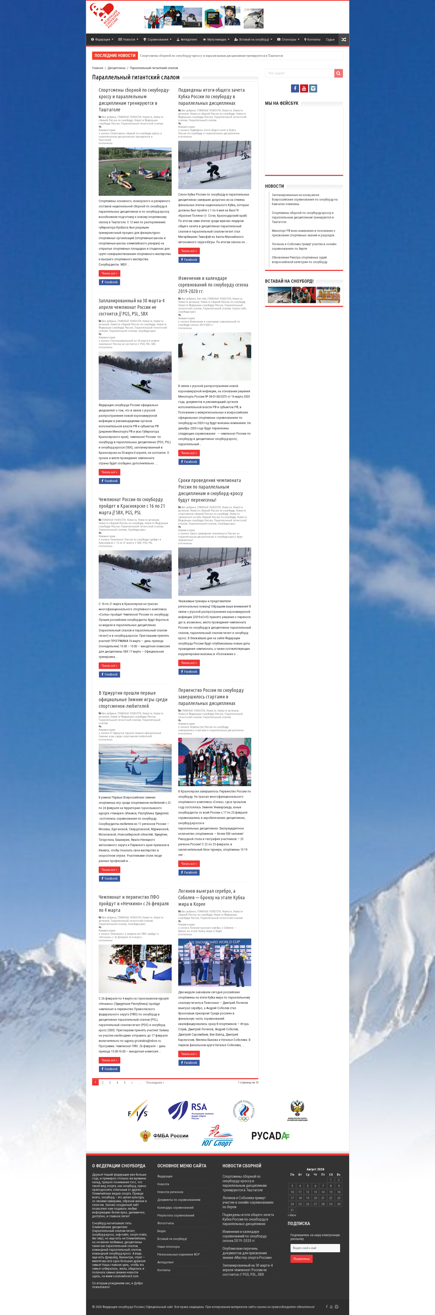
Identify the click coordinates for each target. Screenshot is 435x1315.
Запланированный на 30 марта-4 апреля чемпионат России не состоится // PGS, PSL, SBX (132, 307)
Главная (97, 68)
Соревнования (158, 39)
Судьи (330, 39)
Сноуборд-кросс (187, 311)
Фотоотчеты (165, 1223)
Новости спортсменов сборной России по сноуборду (212, 512)
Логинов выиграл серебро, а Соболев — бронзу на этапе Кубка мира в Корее (211, 897)
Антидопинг (189, 39)
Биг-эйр (201, 298)
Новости (129, 39)
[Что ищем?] (338, 73)
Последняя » (155, 1082)
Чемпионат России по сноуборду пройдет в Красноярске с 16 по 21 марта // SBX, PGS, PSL (132, 505)
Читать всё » (109, 273)
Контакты (313, 39)
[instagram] (313, 88)
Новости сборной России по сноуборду (131, 118)
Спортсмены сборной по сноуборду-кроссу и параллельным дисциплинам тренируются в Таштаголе (211, 55)
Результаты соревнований (175, 1215)
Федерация (102, 39)
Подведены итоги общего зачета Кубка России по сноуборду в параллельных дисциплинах (211, 96)
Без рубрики (109, 117)
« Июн (292, 1215)
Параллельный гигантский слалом (142, 123)
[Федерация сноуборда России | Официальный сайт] (105, 15)
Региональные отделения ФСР (178, 1254)
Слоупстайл (239, 308)
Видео (161, 1231)
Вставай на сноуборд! (254, 39)
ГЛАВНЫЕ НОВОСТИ (129, 117)
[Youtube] (304, 88)
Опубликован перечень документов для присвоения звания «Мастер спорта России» (247, 1253)
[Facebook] (295, 88)
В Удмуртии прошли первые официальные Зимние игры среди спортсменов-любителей (133, 699)
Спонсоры (289, 39)
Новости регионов (188, 302)
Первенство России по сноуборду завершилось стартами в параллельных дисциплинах (211, 696)
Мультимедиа (216, 39)
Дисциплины (116, 68)
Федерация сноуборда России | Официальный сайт (137, 1307)
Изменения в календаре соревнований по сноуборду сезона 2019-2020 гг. (213, 284)
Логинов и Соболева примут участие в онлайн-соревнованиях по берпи (248, 1202)
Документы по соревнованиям (178, 1200)
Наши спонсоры (168, 1246)
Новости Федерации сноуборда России (212, 115)
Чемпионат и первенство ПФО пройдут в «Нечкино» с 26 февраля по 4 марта (134, 903)
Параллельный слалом (202, 120)
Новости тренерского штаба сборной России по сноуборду (209, 515)
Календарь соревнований (175, 1207)
